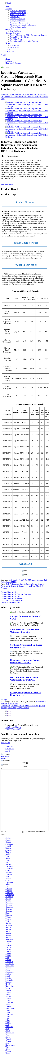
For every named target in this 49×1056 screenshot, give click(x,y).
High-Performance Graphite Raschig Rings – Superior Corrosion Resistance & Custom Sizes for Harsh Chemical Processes (23, 586)
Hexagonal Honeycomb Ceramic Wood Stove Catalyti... (25, 661)
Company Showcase (12, 33)
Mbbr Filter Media (31, 706)
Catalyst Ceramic (23, 708)
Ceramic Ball (14, 17)
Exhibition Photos (16, 39)
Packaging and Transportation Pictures (24, 41)
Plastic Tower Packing (18, 11)
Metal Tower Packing (18, 15)
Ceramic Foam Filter (17, 19)
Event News (14, 47)
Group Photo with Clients (19, 37)
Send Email (5, 756)
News (7, 43)
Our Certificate (15, 31)
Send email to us (7, 184)
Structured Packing (17, 706)
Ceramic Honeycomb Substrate (12, 598)
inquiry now (5, 743)
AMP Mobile (13, 704)
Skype (3, 759)
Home (7, 7)
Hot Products (41, 702)
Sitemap (4, 704)
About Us (9, 29)
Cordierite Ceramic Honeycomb (12, 600)
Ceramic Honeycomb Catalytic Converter (16, 594)
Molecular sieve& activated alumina (23, 25)
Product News (15, 45)
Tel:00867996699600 (13, 729)
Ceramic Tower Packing (18, 13)
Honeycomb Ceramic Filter (11, 602)
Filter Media (5, 706)
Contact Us (9, 51)
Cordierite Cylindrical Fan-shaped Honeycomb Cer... (26, 646)
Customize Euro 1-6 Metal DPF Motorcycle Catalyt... (24, 630)
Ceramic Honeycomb (8, 592)
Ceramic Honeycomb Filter (11, 596)
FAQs (7, 49)
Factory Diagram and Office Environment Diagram (28, 35)
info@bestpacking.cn (13, 727)
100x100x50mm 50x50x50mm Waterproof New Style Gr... (24, 678)
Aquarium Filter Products (19, 23)
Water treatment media (18, 27)
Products (8, 9)
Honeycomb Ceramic (17, 21)
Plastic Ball (12, 708)
